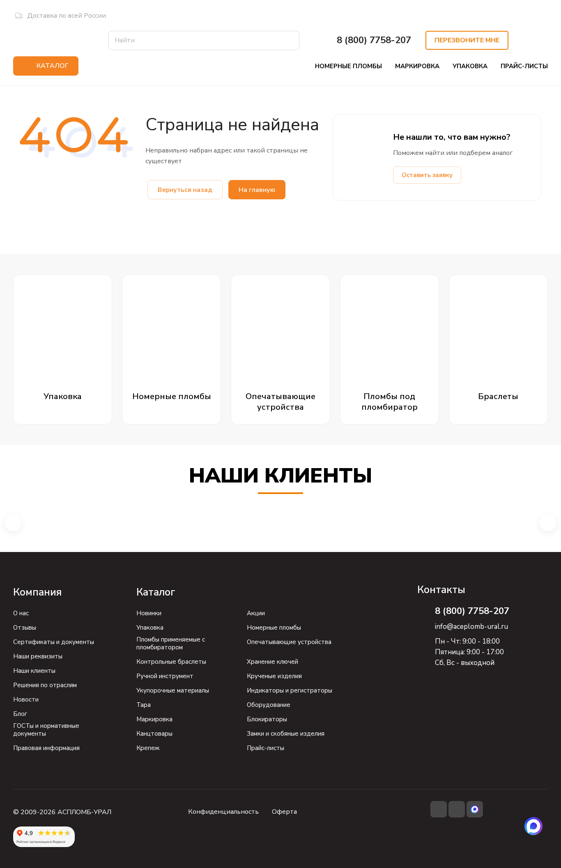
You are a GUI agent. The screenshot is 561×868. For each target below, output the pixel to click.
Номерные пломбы (274, 627)
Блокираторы (267, 719)
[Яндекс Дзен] (456, 809)
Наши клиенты (34, 671)
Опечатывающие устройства (289, 642)
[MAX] (533, 826)
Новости (26, 699)
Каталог (155, 592)
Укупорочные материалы (172, 690)
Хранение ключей (272, 662)
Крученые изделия (274, 676)
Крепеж (147, 748)
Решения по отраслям (45, 685)
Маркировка (154, 719)
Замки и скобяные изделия (285, 733)
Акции (256, 613)
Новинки (148, 613)
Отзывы (24, 627)
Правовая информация (46, 748)
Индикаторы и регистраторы (289, 690)
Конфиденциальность (223, 811)
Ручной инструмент (164, 676)
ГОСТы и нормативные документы (46, 730)
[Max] (475, 809)
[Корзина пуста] (547, 40)
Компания (37, 592)
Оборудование (268, 705)
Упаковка (149, 627)
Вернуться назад (185, 189)
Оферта (284, 811)
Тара (143, 705)
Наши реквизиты (37, 656)
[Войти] (528, 40)
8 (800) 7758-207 (374, 40)
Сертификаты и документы (53, 642)
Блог (20, 714)
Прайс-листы (265, 748)
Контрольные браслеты (171, 662)
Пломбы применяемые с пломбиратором (170, 643)
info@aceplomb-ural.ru (471, 626)
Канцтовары (154, 733)
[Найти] (289, 40)
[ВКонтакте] (438, 809)
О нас (21, 613)
